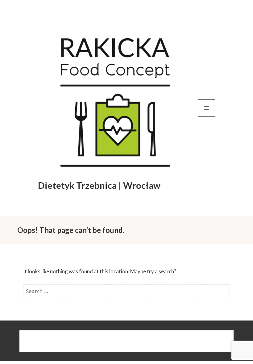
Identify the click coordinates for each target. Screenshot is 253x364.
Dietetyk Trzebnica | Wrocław (99, 185)
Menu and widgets (206, 116)
